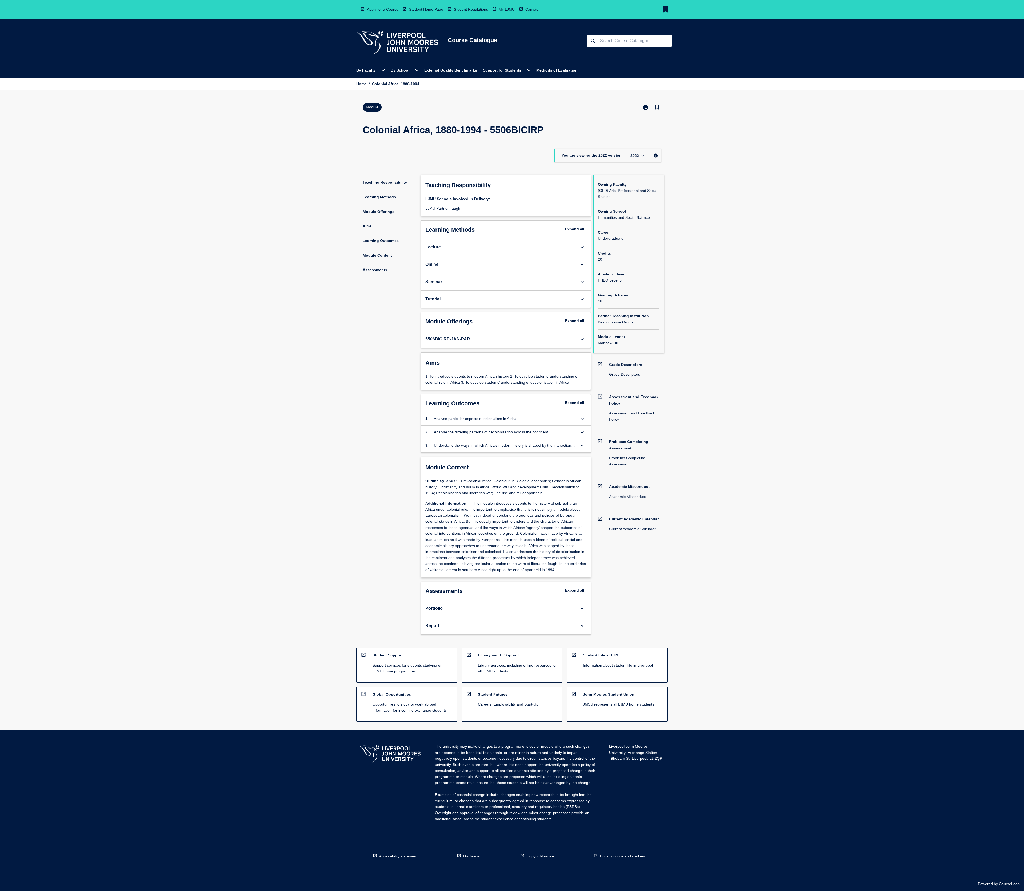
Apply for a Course (382, 9)
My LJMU (507, 9)
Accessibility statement (398, 856)
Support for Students (502, 70)
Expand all (574, 229)
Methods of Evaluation (557, 70)
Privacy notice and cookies (622, 856)
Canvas (531, 9)
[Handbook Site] (390, 754)
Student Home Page (426, 9)
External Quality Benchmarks (450, 70)
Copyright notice (540, 856)
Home (361, 84)
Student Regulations (471, 9)
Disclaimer (472, 856)
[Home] (397, 43)
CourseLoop (1009, 884)
